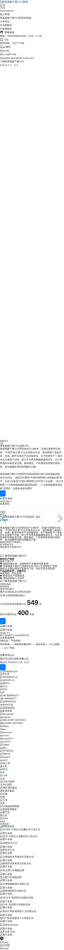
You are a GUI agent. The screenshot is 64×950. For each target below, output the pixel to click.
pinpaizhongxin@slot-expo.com (17, 58)
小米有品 (5, 21)
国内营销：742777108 (12, 43)
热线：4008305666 (10, 36)
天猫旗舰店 (6, 28)
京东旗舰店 (6, 25)
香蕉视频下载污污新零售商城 (15, 17)
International (6, 10)
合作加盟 (5, 945)
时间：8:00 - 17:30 (32, 36)
